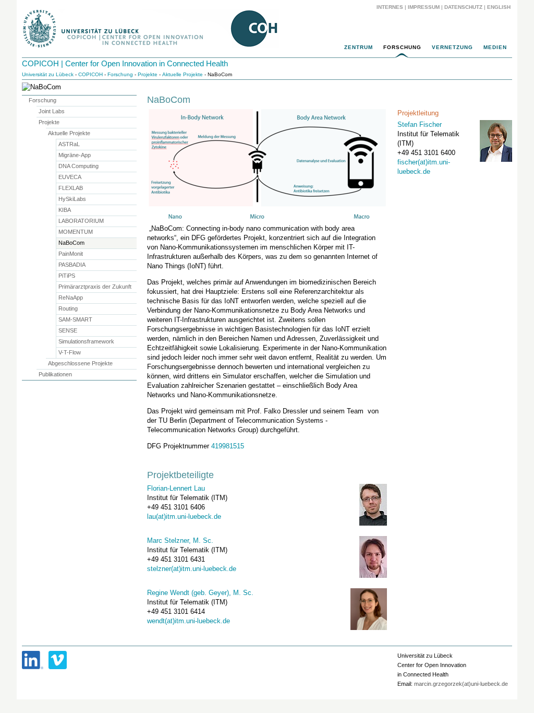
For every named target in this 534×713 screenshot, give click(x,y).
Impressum (424, 7)
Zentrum (358, 47)
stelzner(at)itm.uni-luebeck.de (191, 569)
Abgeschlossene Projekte (80, 363)
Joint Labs (52, 111)
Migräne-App (74, 155)
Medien (495, 47)
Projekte (147, 74)
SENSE (67, 330)
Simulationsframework (86, 341)
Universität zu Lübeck (48, 74)
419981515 (227, 446)
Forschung (402, 47)
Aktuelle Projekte (182, 74)
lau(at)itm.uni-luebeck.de (184, 516)
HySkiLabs (72, 199)
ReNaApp (70, 297)
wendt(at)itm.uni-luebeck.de (188, 621)
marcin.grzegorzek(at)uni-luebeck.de (461, 684)
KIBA (64, 210)
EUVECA (69, 177)
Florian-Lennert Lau (176, 488)
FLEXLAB (70, 188)
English (499, 7)
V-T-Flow (69, 352)
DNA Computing (78, 166)
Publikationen (55, 374)
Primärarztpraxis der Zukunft (94, 286)
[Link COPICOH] (32, 660)
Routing (68, 308)
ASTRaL (69, 144)
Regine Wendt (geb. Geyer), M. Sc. (200, 593)
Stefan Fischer (419, 124)
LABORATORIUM (81, 221)
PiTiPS (66, 275)
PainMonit (70, 254)
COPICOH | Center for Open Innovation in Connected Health (125, 63)
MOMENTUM (75, 232)
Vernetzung (452, 47)
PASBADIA (72, 265)
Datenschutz (463, 7)
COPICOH (90, 74)
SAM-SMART (75, 319)
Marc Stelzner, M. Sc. (180, 540)
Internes (390, 7)
